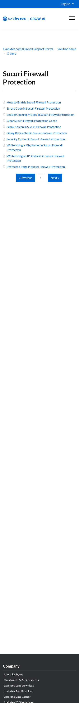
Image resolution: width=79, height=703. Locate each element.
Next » (54, 178)
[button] (71, 17)
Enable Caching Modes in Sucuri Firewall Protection (40, 114)
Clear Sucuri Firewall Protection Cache (32, 120)
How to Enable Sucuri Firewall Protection (34, 102)
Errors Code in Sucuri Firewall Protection (33, 108)
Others (11, 53)
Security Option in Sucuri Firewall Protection (36, 139)
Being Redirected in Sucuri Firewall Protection (37, 133)
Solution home (67, 49)
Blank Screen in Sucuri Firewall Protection (34, 127)
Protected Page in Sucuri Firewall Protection (36, 166)
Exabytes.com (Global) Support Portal (28, 49)
